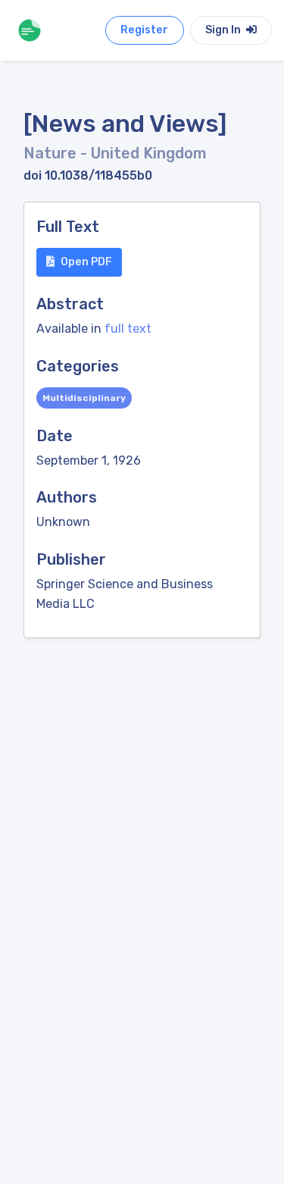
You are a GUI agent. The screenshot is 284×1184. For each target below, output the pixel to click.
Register (144, 29)
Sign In (224, 29)
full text (128, 328)
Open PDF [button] (86, 261)
